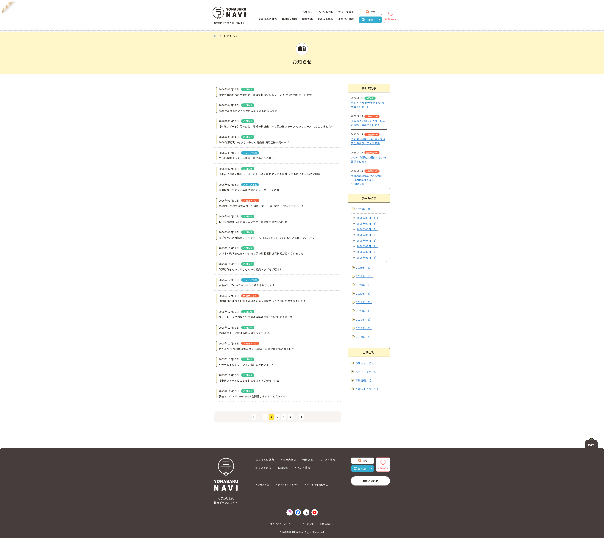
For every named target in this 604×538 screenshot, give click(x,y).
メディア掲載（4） (366, 372)
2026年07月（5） (367, 223)
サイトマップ (306, 524)
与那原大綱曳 (289, 19)
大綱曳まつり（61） (367, 389)
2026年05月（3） (367, 235)
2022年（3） (364, 293)
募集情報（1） (364, 380)
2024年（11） (364, 276)
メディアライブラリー (286, 484)
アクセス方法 (346, 12)
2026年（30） (364, 209)
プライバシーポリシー (281, 524)
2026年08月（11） (368, 218)
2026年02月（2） (367, 252)
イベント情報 (325, 12)
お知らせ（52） (364, 363)
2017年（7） (364, 337)
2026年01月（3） (367, 257)
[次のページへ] (301, 417)
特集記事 (307, 19)
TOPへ (591, 444)
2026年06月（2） (367, 229)
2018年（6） (364, 328)
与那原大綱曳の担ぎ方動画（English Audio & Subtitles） (367, 180)
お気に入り (391, 18)
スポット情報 (325, 19)
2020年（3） (364, 311)
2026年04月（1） (367, 240)
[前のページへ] (254, 417)
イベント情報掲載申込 (316, 484)
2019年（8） (364, 319)
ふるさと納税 (346, 19)
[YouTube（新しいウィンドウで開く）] (314, 512)
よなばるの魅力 (267, 19)
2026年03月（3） (367, 246)
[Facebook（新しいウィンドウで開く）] (298, 512)
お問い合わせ (370, 481)
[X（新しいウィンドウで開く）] (306, 512)
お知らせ (307, 12)
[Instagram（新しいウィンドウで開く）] (289, 512)
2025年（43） (364, 267)
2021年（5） (364, 302)
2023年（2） (364, 285)
